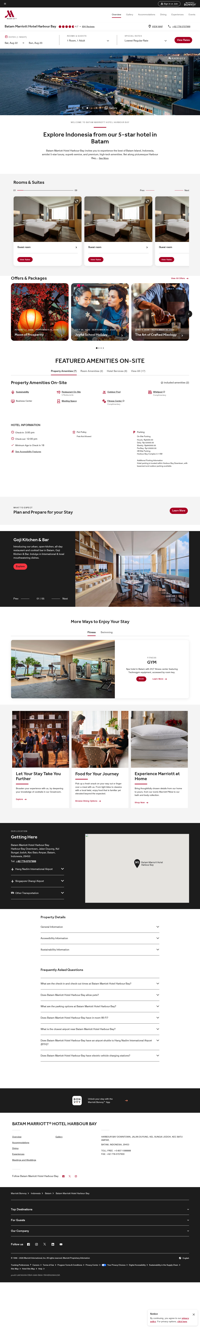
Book (141, 678)
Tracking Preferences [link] (20, 1265)
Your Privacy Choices (115, 1265)
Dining (163, 14)
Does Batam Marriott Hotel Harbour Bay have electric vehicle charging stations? (85, 1055)
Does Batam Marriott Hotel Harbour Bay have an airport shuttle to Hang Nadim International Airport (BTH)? (96, 1042)
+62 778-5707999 (181, 26)
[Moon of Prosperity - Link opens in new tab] (40, 312)
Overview (116, 14)
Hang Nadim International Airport (34, 869)
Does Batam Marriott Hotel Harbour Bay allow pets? (70, 995)
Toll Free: (116, 1150)
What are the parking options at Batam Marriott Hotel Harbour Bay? (78, 1006)
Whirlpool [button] (158, 392)
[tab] (64, 371)
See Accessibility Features (28, 451)
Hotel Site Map (28, 1269)
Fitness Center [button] (114, 401)
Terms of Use (48, 1265)
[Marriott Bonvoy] (188, 4)
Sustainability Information (55, 949)
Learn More (178, 510)
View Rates (25, 259)
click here (182, 1321)
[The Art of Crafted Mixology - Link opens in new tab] (160, 312)
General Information (52, 926)
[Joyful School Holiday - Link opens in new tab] (100, 312)
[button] (169, 3)
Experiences (177, 14)
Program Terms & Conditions (70, 1265)
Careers (35, 1265)
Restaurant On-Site (71, 392)
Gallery (129, 14)
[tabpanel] (100, 569)
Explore (20, 566)
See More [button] (104, 158)
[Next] (188, 313)
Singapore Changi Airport (29, 881)
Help (40, 1269)
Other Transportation (27, 893)
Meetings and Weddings (24, 1160)
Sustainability (22, 392)
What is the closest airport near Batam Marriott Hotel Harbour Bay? (78, 1029)
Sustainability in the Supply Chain (163, 1265)
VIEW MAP (157, 26)
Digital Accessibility (137, 1265)
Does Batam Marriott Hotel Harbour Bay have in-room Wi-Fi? (74, 1017)
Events (192, 14)
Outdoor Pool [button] (113, 392)
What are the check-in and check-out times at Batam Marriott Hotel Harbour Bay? (86, 983)
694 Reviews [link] (88, 26)
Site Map (15, 1269)
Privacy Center (92, 1265)
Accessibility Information (54, 938)
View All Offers (178, 278)
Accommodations (146, 14)
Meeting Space (69, 401)
